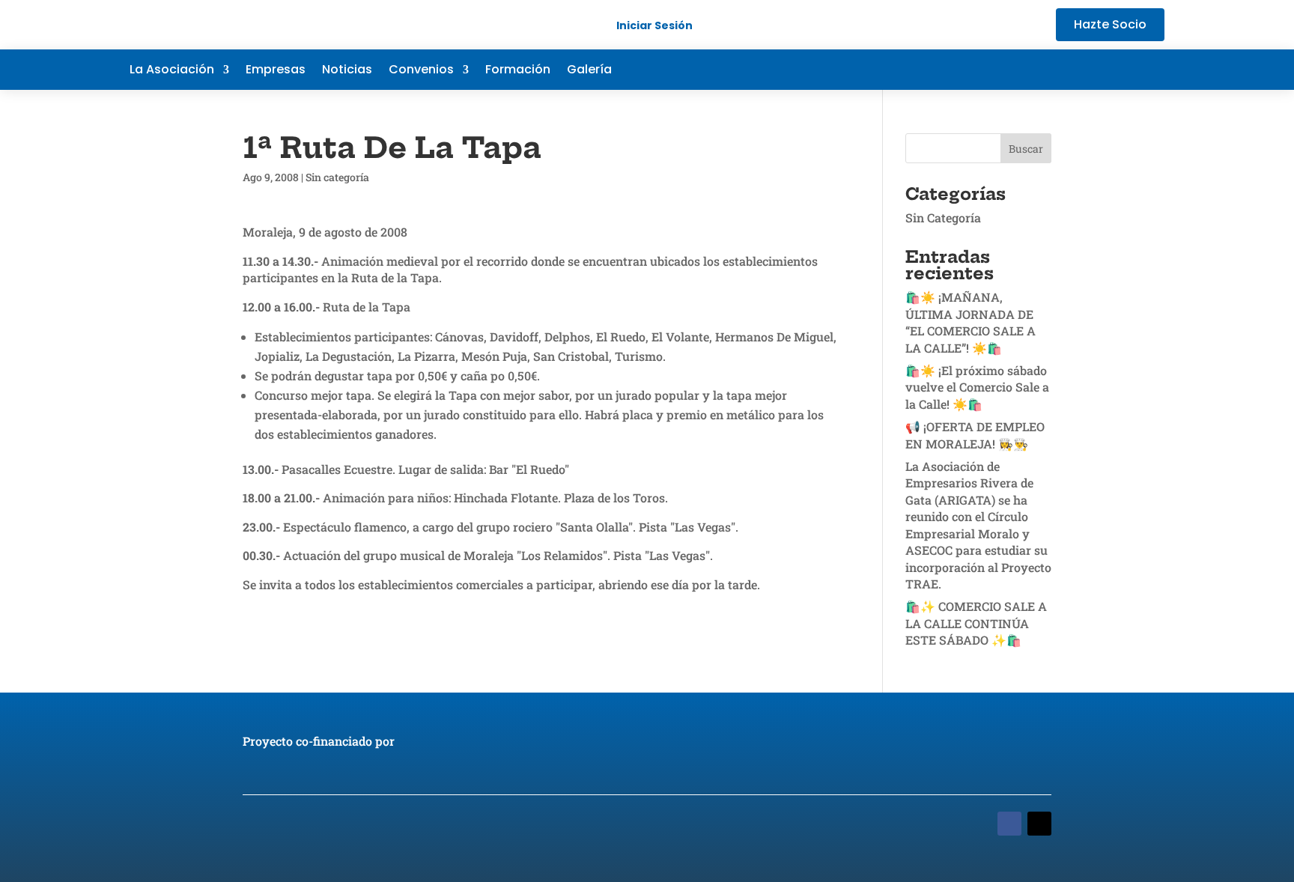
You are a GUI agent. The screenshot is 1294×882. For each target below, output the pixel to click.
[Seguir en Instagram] (1152, 70)
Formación (517, 71)
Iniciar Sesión (654, 25)
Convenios (421, 71)
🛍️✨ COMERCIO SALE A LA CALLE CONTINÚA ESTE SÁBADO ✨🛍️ (976, 623)
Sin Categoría (943, 217)
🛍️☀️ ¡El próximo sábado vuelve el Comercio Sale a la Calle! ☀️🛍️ (977, 387)
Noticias (347, 71)
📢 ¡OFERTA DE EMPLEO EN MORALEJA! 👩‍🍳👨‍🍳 (975, 435)
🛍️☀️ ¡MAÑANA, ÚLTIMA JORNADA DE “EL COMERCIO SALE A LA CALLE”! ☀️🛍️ (970, 322)
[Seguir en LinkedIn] (1122, 70)
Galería (589, 71)
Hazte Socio (1110, 24)
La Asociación (172, 71)
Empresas (276, 71)
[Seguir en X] (1093, 70)
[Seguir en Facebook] (1063, 70)
